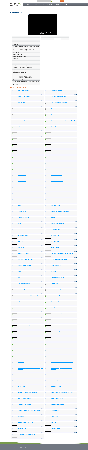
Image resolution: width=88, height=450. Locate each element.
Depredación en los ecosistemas (57, 404)
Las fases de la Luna (22, 181)
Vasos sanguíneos (21, 307)
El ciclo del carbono (55, 410)
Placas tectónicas (21, 102)
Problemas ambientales (55, 428)
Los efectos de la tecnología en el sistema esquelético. (28, 295)
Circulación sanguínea (55, 307)
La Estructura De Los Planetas (57, 235)
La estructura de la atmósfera (57, 181)
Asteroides (53, 217)
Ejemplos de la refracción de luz (24, 96)
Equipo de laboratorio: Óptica (23, 90)
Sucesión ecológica (21, 356)
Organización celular (55, 247)
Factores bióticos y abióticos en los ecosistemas (27, 392)
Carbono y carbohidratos (56, 265)
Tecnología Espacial (21, 247)
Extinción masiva (21, 362)
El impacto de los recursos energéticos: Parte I (60, 138)
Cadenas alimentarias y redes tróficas (25, 422)
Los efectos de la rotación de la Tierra (58, 169)
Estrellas (19, 205)
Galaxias (19, 223)
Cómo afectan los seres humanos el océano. (26, 434)
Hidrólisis (19, 271)
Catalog (42, 4)
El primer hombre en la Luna (56, 175)
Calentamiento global (22, 428)
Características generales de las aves (58, 380)
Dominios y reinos (21, 386)
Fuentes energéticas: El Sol (23, 163)
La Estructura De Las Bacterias (24, 253)
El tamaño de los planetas (56, 229)
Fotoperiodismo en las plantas (57, 289)
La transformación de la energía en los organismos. (28, 325)
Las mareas (53, 163)
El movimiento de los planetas (23, 217)
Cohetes (19, 229)
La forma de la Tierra (22, 175)
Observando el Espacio (55, 205)
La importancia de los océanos (57, 398)
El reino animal (54, 374)
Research (49, 4)
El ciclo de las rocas (22, 114)
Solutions (34, 4)
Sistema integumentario (22, 350)
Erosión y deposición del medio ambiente (59, 102)
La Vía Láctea (20, 241)
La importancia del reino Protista (57, 277)
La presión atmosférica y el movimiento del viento (27, 150)
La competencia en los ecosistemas (25, 398)
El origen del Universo (22, 211)
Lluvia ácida (53, 422)
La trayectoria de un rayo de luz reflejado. (59, 96)
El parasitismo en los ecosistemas (24, 404)
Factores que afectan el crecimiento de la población (61, 356)
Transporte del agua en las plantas (24, 313)
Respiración (20, 319)
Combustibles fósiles (55, 132)
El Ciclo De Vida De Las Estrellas (57, 223)
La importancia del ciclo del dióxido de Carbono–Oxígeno (62, 392)
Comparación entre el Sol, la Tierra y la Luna (59, 150)
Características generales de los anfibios (26, 380)
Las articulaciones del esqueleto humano (59, 295)
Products (27, 4)
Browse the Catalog (18, 9)
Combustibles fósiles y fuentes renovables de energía (28, 138)
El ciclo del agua (21, 132)
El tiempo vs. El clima (55, 144)
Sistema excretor (21, 331)
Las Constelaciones (55, 241)
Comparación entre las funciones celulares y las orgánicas (62, 253)
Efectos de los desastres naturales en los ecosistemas (62, 362)
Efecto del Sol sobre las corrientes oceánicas (60, 126)
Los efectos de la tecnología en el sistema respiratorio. (61, 313)
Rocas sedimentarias (55, 114)
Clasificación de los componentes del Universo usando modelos (30, 199)
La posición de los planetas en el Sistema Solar (60, 211)
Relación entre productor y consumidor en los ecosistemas (29, 410)
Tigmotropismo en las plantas (57, 301)
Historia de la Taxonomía (56, 386)
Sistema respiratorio (55, 319)
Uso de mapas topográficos (56, 108)
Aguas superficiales (22, 120)
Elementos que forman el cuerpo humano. (59, 259)
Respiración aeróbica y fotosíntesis (25, 265)
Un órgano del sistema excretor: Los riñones (59, 325)
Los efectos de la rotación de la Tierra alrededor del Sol (28, 169)
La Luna (19, 187)
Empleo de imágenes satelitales (24, 126)
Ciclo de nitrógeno (21, 416)
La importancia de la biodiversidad (24, 374)
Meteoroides (53, 199)
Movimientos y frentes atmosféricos (25, 144)
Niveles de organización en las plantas (25, 259)
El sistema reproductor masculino (24, 289)
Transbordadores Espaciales (23, 235)
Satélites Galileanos (55, 193)
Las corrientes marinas (22, 108)
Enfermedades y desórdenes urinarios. (58, 331)
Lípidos (19, 277)
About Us (56, 4)
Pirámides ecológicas (55, 416)
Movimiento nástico (21, 301)
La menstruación (54, 283)
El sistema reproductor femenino (24, 283)
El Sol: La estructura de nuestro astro (58, 187)
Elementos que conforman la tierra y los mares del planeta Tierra (63, 120)
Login (62, 1)
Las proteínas (53, 271)
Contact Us (65, 4)
